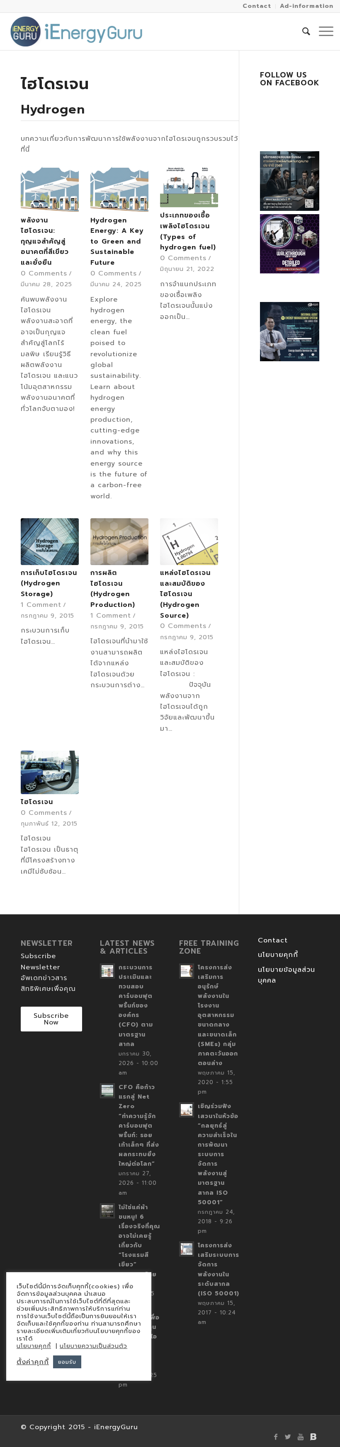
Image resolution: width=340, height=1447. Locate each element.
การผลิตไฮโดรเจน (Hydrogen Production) (112, 589)
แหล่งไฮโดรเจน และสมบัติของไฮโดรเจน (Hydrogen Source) (185, 594)
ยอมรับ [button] (67, 1362)
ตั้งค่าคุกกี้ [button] (33, 1362)
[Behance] (313, 1436)
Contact (273, 940)
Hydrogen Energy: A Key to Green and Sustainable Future (117, 241)
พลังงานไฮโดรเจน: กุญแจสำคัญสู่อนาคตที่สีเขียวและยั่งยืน (45, 241)
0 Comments (44, 273)
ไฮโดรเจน (37, 802)
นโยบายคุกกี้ (278, 955)
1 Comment (41, 605)
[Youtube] (300, 1436)
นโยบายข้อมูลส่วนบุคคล (286, 975)
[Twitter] (288, 1436)
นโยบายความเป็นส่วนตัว (93, 1346)
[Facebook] (276, 1436)
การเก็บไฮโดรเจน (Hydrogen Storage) (49, 583)
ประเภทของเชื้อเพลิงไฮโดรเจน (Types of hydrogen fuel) (188, 231)
